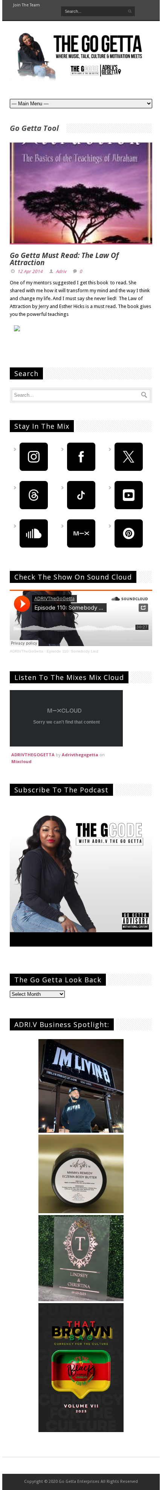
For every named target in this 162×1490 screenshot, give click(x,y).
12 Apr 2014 (30, 271)
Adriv (61, 271)
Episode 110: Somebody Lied (72, 651)
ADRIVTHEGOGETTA (33, 754)
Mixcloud (21, 761)
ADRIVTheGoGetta (26, 651)
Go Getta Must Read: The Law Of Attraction (64, 258)
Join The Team (26, 5)
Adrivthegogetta (80, 754)
